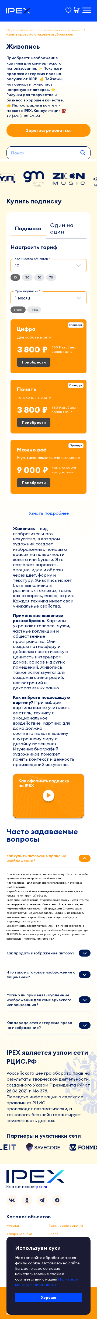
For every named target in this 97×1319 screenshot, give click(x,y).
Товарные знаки (19, 1234)
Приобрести (34, 362)
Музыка (12, 1225)
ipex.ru (41, 1186)
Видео (53, 1234)
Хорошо (48, 1297)
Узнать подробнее (49, 513)
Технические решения (65, 1225)
